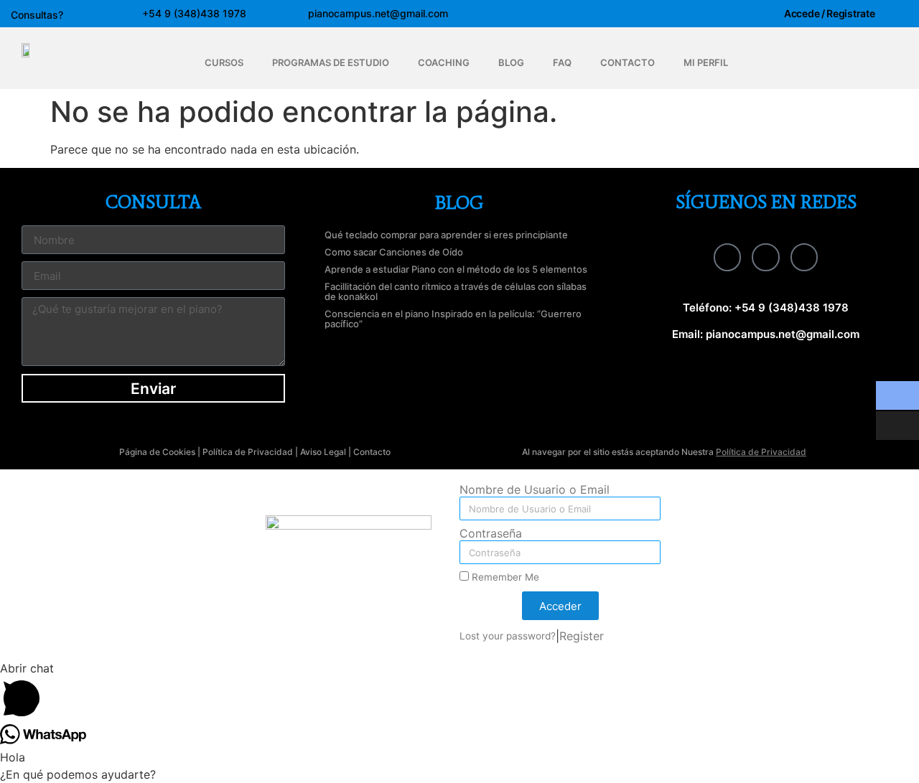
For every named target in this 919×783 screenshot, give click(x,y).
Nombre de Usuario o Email (535, 490)
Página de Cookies (157, 451)
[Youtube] (804, 257)
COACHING (444, 62)
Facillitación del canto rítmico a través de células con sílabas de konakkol (456, 291)
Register (581, 636)
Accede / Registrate (829, 13)
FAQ (562, 62)
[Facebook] (727, 257)
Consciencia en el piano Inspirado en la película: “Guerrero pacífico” (453, 318)
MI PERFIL (706, 62)
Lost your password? (508, 636)
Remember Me (504, 577)
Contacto (372, 451)
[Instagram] (765, 257)
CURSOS (224, 62)
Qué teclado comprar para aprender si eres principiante (446, 234)
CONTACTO (627, 62)
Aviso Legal (323, 451)
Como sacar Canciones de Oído (394, 252)
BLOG (511, 62)
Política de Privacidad (247, 451)
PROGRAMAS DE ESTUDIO (330, 62)
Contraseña (491, 534)
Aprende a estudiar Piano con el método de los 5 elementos (456, 269)
